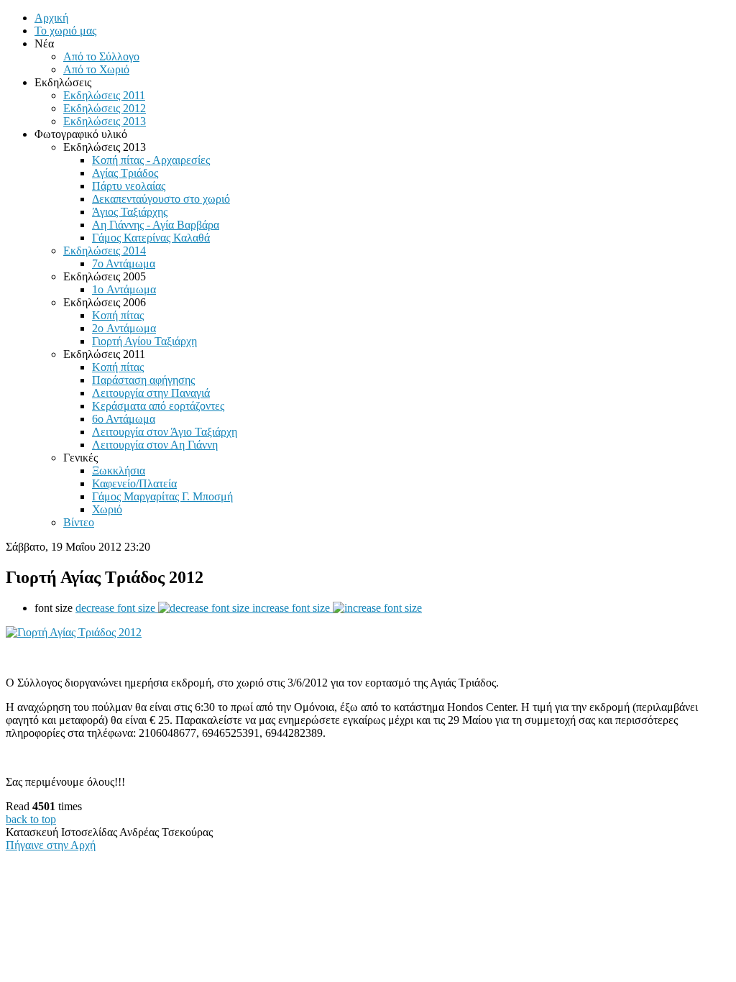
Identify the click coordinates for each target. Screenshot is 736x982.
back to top (31, 819)
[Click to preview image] (74, 632)
